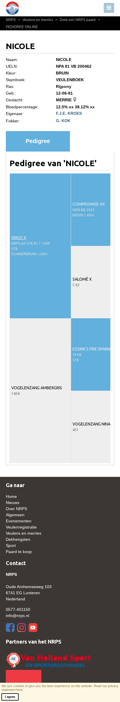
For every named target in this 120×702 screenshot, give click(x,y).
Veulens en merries (36, 20)
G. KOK (63, 120)
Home (11, 496)
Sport (11, 545)
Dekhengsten (18, 539)
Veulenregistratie (21, 527)
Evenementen (18, 521)
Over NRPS (16, 508)
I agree (10, 696)
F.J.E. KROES (69, 113)
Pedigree (38, 141)
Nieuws (12, 502)
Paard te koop (19, 551)
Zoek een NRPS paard (75, 20)
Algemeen (15, 514)
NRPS (11, 20)
